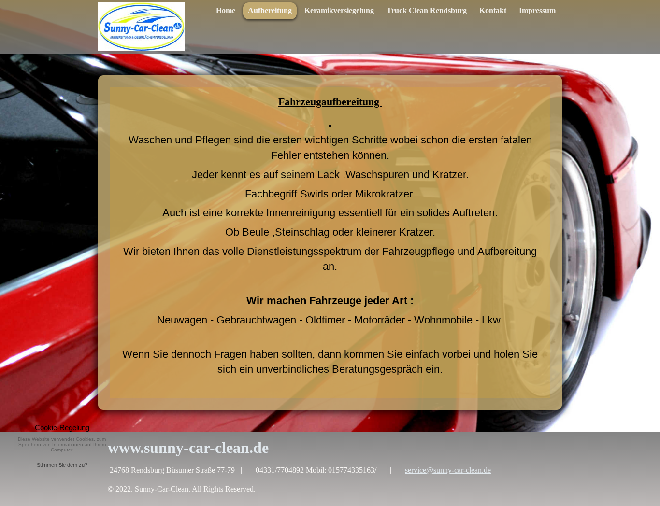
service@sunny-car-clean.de (448, 470)
